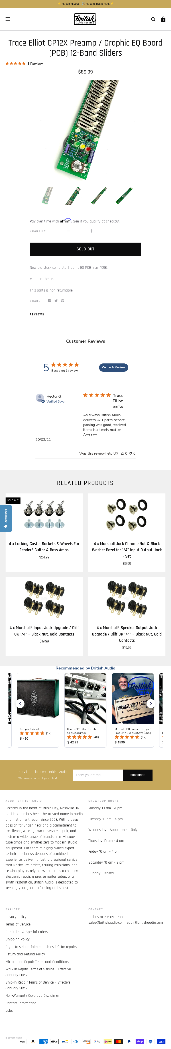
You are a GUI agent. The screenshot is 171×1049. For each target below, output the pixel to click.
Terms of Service (18, 924)
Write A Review (114, 367)
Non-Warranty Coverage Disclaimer (32, 995)
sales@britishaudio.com (106, 922)
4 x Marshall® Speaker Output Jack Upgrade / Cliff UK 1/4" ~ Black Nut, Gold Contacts (127, 634)
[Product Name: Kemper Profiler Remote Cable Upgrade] (85, 710)
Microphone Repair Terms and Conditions (37, 961)
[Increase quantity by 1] (91, 231)
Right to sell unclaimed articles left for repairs (41, 946)
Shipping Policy (18, 939)
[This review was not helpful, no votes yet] (130, 453)
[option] (85, 130)
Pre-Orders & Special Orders (27, 931)
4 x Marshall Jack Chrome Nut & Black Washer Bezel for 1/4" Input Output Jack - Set (127, 550)
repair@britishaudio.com (144, 922)
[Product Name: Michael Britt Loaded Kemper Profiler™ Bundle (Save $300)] (133, 710)
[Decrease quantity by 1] (68, 231)
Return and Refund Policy (25, 954)
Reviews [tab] (37, 315)
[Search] (153, 19)
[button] (20, 703)
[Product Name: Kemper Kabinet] (38, 710)
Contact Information (21, 1003)
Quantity (38, 231)
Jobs (9, 1010)
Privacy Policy (16, 917)
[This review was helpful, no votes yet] (122, 453)
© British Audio (14, 1038)
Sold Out (85, 249)
